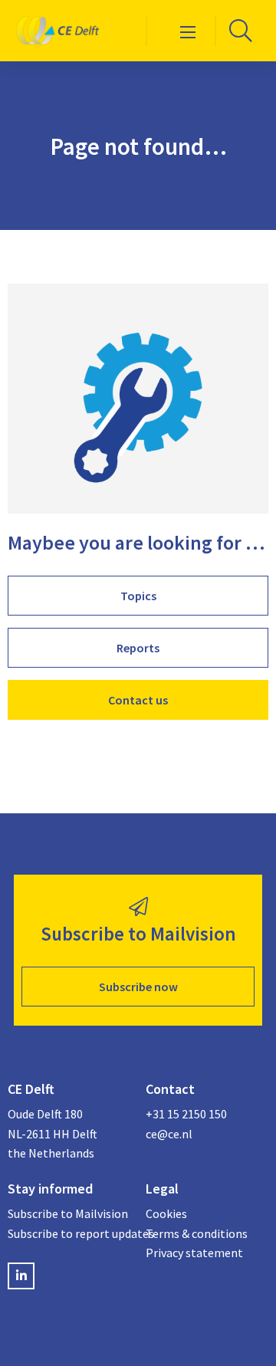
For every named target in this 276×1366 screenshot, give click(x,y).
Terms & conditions (197, 1233)
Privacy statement (194, 1252)
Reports (138, 647)
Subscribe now (138, 986)
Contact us (138, 700)
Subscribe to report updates (69, 1233)
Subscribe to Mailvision (68, 1213)
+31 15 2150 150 (186, 1113)
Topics (138, 595)
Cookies (166, 1213)
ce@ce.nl (169, 1133)
